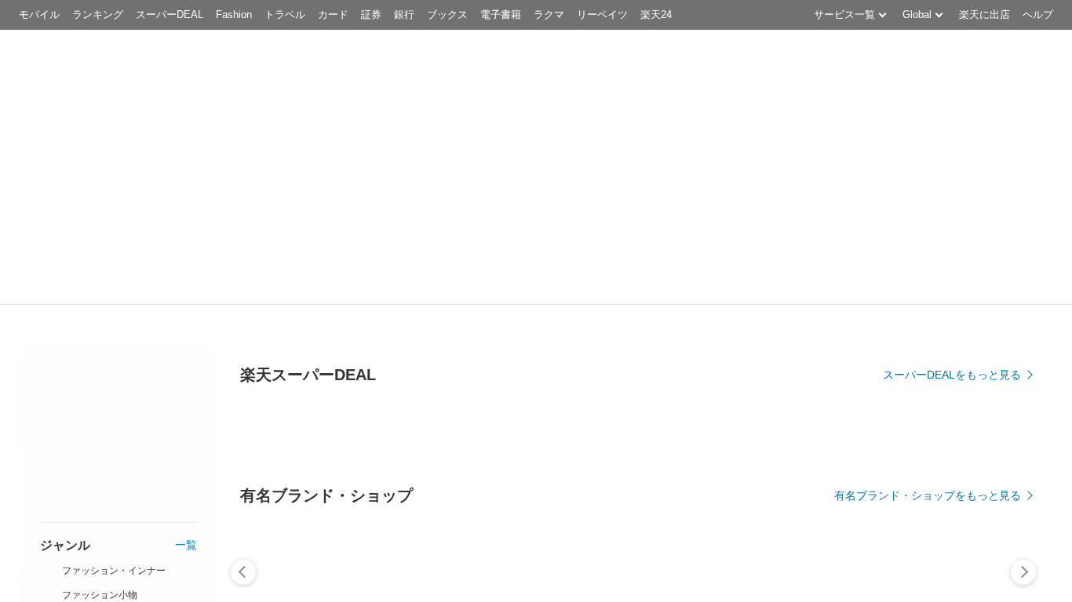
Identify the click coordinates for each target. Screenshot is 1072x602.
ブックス (447, 14)
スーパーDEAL (169, 14)
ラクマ (549, 14)
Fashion (234, 14)
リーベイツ (602, 14)
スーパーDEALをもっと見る (952, 374)
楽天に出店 (984, 14)
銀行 (404, 14)
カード (333, 14)
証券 (371, 14)
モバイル (39, 14)
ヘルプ (1038, 14)
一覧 (186, 545)
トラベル (284, 14)
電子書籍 (500, 14)
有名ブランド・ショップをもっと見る (927, 495)
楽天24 (656, 14)
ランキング (97, 14)
